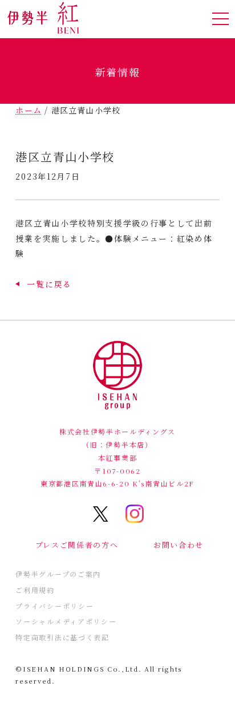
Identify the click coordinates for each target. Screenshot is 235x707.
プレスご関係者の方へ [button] (77, 544)
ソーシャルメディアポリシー (65, 621)
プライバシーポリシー (54, 606)
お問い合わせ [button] (178, 544)
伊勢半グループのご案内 (57, 574)
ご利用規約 (34, 590)
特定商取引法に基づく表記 (62, 637)
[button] (43, 284)
